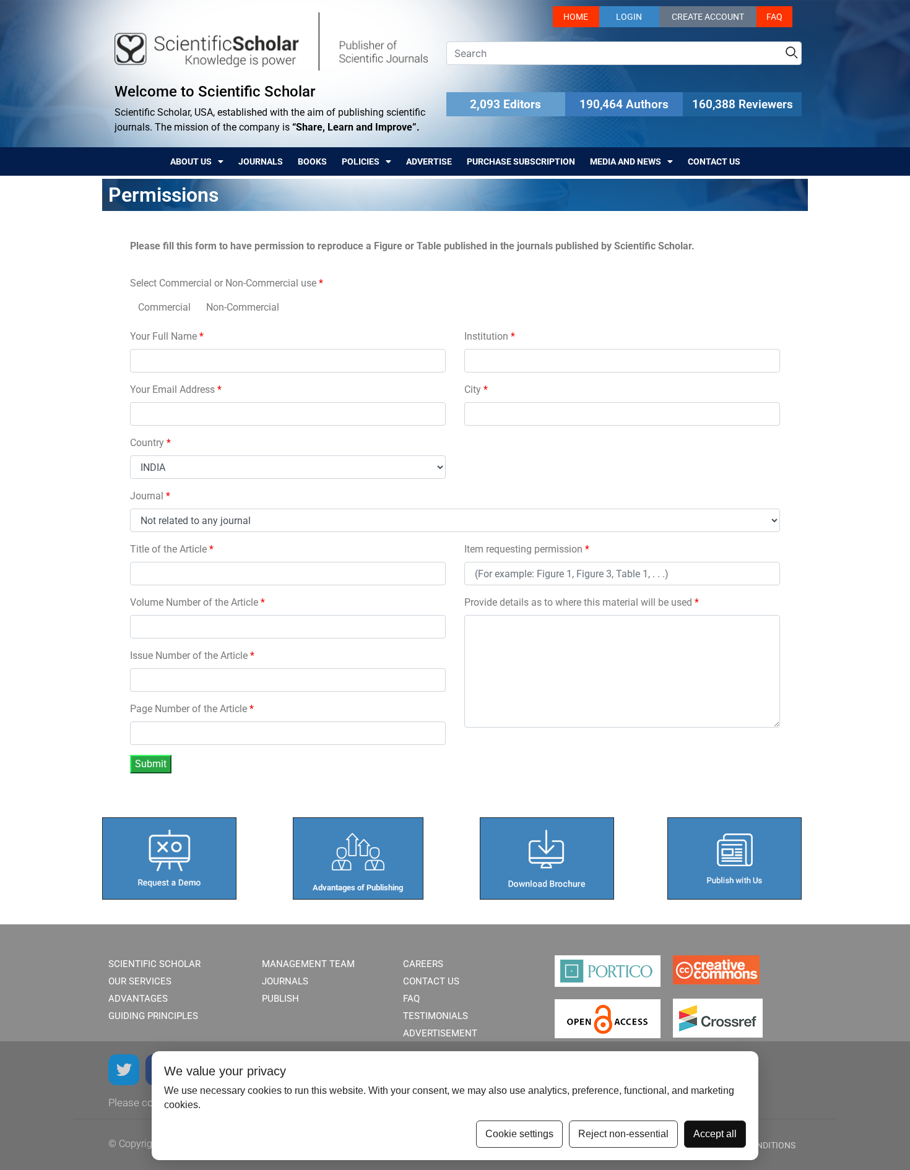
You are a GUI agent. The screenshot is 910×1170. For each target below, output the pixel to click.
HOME (575, 17)
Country (150, 443)
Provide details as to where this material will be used (581, 602)
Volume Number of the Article (197, 602)
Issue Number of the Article (192, 655)
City (476, 389)
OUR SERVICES (139, 981)
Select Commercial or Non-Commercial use (226, 283)
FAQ (774, 17)
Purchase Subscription (521, 161)
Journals (260, 161)
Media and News (625, 161)
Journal (150, 496)
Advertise (429, 161)
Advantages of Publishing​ (358, 887)
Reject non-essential (623, 1134)
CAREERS (423, 964)
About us (191, 161)
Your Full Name (167, 336)
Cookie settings (519, 1134)
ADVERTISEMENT (440, 1033)
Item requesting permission (526, 549)
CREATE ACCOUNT (708, 17)
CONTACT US (431, 981)
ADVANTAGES (138, 998)
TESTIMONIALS (435, 1016)
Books (312, 161)
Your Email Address (176, 389)
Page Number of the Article (192, 709)
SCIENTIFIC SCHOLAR (154, 964)
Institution (489, 336)
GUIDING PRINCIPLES (153, 1016)
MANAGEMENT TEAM (308, 964)
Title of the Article (172, 549)
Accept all (715, 1134)
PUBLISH (280, 998)
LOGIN (629, 17)
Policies (360, 161)
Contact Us (714, 161)
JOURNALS (285, 981)
